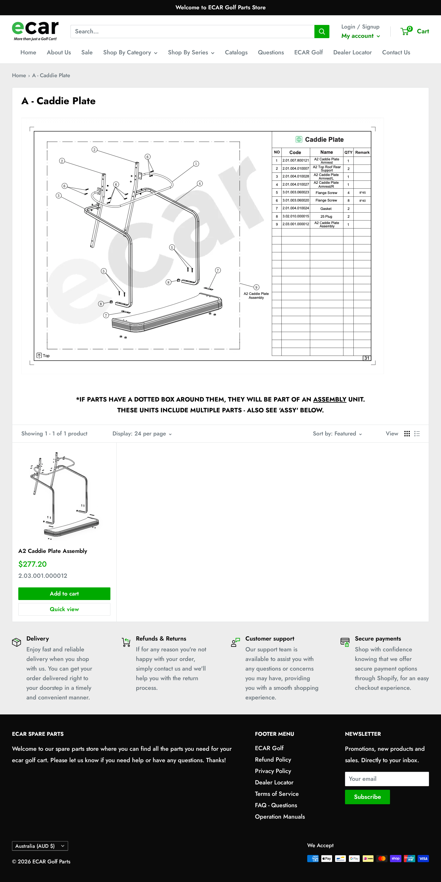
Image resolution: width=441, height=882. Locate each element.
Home (28, 52)
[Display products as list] (417, 433)
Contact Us (396, 52)
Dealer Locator (352, 52)
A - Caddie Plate (51, 75)
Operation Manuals (280, 816)
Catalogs (236, 52)
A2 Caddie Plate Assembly (52, 551)
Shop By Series (188, 52)
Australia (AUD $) (35, 846)
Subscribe (367, 797)
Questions (271, 52)
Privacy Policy (273, 771)
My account (358, 35)
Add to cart (64, 594)
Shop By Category (127, 52)
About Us (59, 52)
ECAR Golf (308, 52)
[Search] (321, 31)
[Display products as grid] (407, 433)
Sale (87, 52)
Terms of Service (277, 794)
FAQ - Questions (276, 805)
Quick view (64, 609)
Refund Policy (273, 759)
